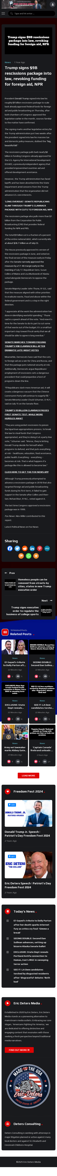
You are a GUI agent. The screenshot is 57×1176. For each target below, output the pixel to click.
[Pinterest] (39, 548)
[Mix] (21, 556)
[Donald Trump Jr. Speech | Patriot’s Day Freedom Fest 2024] (28, 813)
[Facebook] (10, 548)
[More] (36, 556)
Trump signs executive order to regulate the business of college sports (22, 611)
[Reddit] (25, 548)
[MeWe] (47, 548)
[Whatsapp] (28, 556)
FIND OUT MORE (18, 1050)
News (8, 62)
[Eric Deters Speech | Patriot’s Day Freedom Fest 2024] (28, 865)
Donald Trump (22, 98)
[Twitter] (17, 548)
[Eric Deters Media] (24, 4)
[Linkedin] (32, 548)
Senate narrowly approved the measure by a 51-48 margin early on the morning (24, 265)
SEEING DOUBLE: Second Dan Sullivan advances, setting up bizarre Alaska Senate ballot (30, 942)
